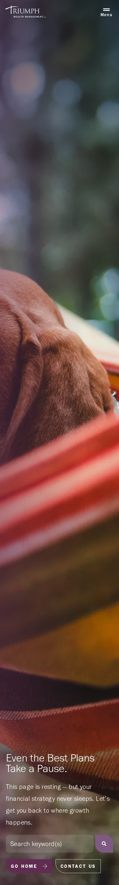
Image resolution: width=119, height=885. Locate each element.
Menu (106, 14)
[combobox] (50, 844)
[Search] (104, 844)
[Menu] (106, 10)
